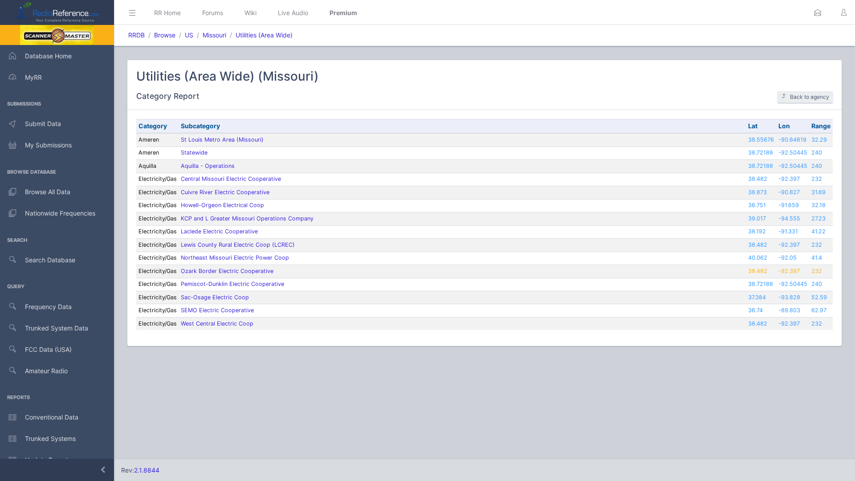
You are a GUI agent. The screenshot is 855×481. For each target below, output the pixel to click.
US (189, 35)
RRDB (136, 35)
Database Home (48, 56)
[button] (817, 12)
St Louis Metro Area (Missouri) (222, 139)
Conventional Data (51, 417)
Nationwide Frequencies (60, 213)
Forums (212, 12)
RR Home (167, 12)
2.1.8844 (146, 470)
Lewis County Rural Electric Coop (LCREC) (238, 244)
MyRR (33, 77)
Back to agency (809, 97)
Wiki (250, 12)
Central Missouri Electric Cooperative (231, 178)
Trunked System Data (56, 328)
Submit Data (43, 123)
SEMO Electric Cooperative (217, 310)
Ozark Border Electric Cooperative (227, 271)
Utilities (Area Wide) (264, 35)
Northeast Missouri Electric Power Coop (235, 257)
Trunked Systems (50, 438)
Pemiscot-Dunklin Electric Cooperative (232, 284)
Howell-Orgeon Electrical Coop (222, 205)
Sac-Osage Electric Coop (215, 297)
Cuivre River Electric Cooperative (225, 192)
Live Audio (293, 12)
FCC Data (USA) (48, 349)
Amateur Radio (46, 371)
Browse (164, 35)
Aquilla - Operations (208, 166)
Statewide (194, 152)
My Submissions (48, 145)
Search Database (50, 260)
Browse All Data (47, 192)
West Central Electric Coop (217, 323)
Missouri (214, 35)
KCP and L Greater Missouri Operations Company (247, 218)
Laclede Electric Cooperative (219, 231)
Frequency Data (48, 306)
